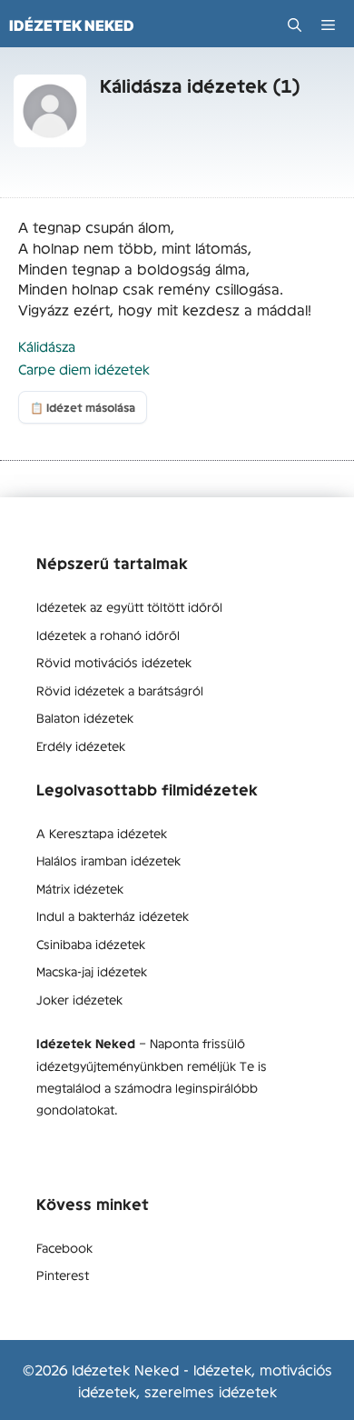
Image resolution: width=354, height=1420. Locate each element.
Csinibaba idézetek (90, 943)
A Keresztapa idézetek (101, 832)
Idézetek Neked (71, 25)
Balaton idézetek (84, 717)
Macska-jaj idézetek (91, 971)
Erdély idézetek (80, 745)
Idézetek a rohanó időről (108, 634)
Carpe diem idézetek (84, 368)
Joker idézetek (79, 999)
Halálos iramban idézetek (108, 860)
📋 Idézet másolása (82, 407)
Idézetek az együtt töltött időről (129, 606)
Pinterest (62, 1274)
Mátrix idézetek (79, 888)
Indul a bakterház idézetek (112, 915)
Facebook (64, 1247)
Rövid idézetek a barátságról (119, 690)
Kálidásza (46, 346)
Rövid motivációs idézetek (114, 662)
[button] (294, 25)
